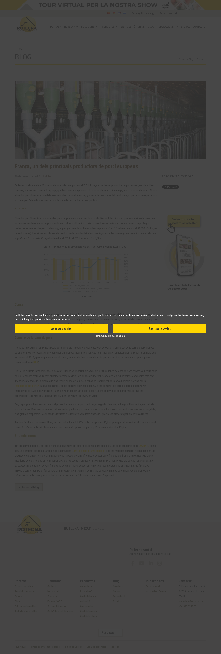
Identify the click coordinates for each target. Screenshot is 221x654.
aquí (29, 319)
